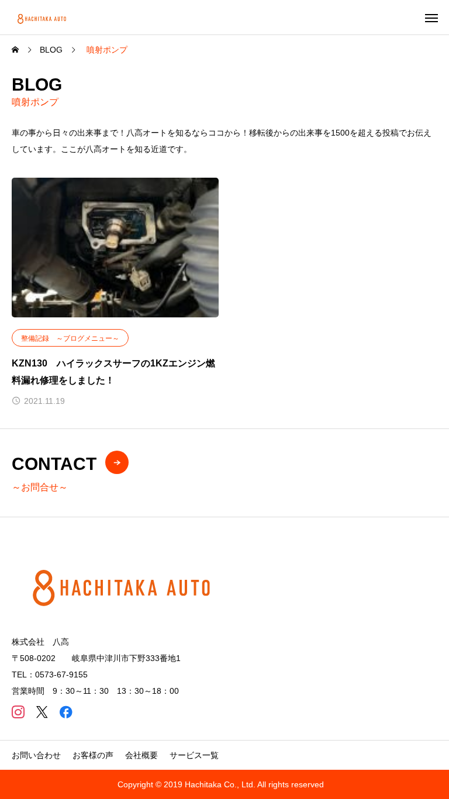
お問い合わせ (36, 755)
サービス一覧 (194, 755)
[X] (41, 712)
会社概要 (141, 755)
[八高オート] (43, 17)
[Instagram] (18, 712)
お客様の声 (92, 755)
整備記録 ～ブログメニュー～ (70, 338)
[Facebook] (65, 712)
